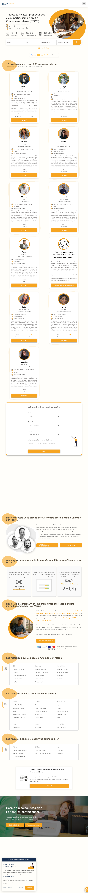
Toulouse (59, 721)
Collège (37, 747)
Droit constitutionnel (41, 672)
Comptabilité (61, 666)
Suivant (44, 451)
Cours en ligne (61, 727)
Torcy (36, 705)
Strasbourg (16, 727)
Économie (38, 666)
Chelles (37, 702)
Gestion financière (40, 669)
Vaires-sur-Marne (18, 708)
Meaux (59, 708)
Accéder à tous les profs (49, 786)
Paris (58, 718)
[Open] (21, 42)
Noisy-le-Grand (61, 702)
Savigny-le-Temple (62, 711)
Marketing (60, 676)
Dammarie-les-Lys (19, 718)
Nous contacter (71, 545)
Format (30, 431)
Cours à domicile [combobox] (34, 434)
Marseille (16, 721)
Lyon (36, 721)
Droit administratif (62, 669)
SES (14, 666)
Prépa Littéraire (18, 753)
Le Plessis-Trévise (18, 705)
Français (59, 682)
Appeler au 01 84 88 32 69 (44, 545)
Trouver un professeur (46, 641)
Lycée (58, 747)
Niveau (30, 422)
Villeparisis (38, 714)
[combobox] (12, 42)
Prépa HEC (60, 750)
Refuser (20, 888)
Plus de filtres (45, 48)
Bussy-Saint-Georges (19, 714)
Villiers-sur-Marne (40, 708)
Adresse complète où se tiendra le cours (41, 440)
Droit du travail (39, 676)
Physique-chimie (40, 682)
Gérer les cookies (7, 887)
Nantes (37, 724)
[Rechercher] (77, 42)
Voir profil (24, 120)
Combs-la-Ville (39, 718)
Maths (15, 682)
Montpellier (60, 724)
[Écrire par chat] (86, 889)
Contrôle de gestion (19, 669)
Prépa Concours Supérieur (43, 753)
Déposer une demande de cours (64, 285)
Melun (15, 711)
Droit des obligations (19, 676)
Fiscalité (59, 679)
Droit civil (16, 672)
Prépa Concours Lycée (20, 750)
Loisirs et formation (19, 757)
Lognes (59, 705)
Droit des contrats (62, 672)
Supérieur (60, 753)
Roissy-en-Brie (61, 714)
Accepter (29, 888)
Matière (30, 413)
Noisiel (15, 702)
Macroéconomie (40, 679)
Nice (14, 724)
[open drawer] (84, 3)
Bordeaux (38, 727)
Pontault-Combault (41, 711)
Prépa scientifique (40, 750)
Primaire (15, 747)
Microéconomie (17, 679)
